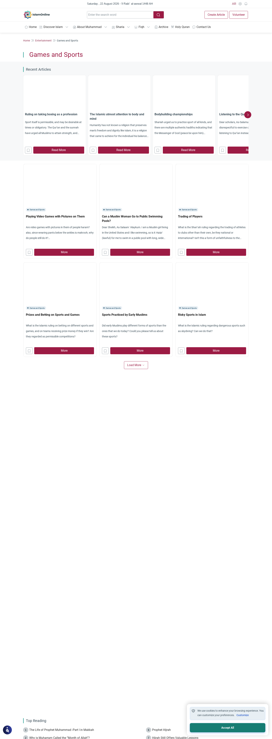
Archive (163, 27)
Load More (134, 365)
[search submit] (158, 14)
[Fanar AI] (7, 730)
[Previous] (24, 114)
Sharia (120, 27)
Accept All (227, 727)
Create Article (216, 14)
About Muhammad (89, 27)
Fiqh (141, 27)
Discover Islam (53, 27)
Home (33, 27)
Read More (59, 150)
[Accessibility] (240, 3)
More (64, 252)
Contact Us (204, 27)
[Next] (247, 114)
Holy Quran (182, 27)
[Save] (28, 150)
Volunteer (238, 14)
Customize (242, 715)
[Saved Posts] (246, 3)
